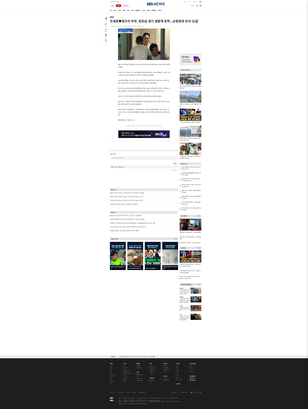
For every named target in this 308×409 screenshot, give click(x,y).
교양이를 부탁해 (166, 369)
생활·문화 (137, 10)
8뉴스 (115, 10)
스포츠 (143, 10)
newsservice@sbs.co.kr (154, 400)
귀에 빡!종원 (165, 368)
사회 (128, 10)
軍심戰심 (138, 366)
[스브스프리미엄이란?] (191, 284)
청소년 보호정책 (177, 401)
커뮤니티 (191, 369)
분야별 (111, 363)
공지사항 (178, 383)
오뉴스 (124, 375)
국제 (132, 10)
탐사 (151, 382)
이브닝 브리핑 (139, 368)
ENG (185, 1)
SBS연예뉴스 (192, 376)
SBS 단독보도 (152, 368)
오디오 (138, 372)
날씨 (177, 366)
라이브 (177, 369)
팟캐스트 (191, 368)
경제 (124, 10)
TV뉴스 (160, 10)
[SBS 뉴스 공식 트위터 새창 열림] (197, 392)
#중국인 (193, 5)
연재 (151, 363)
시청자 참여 (121, 393)
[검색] (197, 5)
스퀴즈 (191, 371)
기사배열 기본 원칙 (168, 401)
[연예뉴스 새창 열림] (190, 59)
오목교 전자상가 (166, 380)
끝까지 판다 (152, 380)
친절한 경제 (152, 369)
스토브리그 (165, 371)
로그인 (189, 1)
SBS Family (174, 392)
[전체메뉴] (110, 10)
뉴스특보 (125, 381)
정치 (120, 10)
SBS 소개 (113, 393)
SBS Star (192, 378)
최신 (111, 366)
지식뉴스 (191, 366)
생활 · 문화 (112, 375)
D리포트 (151, 373)
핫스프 (181, 314)
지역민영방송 (183, 392)
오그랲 (181, 305)
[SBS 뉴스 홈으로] (156, 4)
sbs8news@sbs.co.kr (157, 397)
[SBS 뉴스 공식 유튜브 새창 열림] (191, 392)
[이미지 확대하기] (119, 58)
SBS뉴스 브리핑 (140, 378)
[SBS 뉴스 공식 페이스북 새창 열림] (194, 392)
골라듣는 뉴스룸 (140, 374)
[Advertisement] (144, 179)
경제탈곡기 (182, 297)
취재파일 (153, 10)
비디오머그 (165, 363)
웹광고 (128, 392)
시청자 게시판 (179, 379)
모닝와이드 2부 (126, 371)
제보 (177, 368)
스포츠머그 (165, 366)
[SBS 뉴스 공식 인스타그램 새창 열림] (200, 392)
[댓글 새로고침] (115, 154)
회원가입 (195, 1)
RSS (177, 377)
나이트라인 (125, 377)
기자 (177, 373)
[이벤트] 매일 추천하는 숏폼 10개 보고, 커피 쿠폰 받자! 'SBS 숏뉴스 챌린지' (136, 356)
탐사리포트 (152, 378)
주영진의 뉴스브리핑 (127, 373)
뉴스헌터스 (125, 368)
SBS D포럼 (192, 380)
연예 (148, 10)
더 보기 (175, 238)
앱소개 (177, 375)
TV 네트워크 (112, 381)
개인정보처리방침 (141, 392)
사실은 (151, 366)
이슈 (111, 383)
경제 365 (152, 371)
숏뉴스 (177, 371)
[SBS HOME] (200, 1)
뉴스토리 (125, 379)
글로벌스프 (182, 288)
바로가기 (178, 363)
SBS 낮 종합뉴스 (140, 380)
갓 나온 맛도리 (166, 378)
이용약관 (134, 392)
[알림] (200, 5)
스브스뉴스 (165, 376)
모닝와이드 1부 (126, 369)
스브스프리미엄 (193, 363)
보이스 (138, 376)
